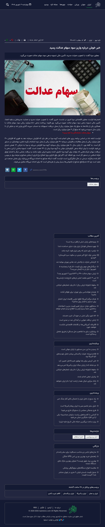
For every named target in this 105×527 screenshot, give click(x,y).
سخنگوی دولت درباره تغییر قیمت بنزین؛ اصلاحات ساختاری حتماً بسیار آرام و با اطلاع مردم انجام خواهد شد (76, 309)
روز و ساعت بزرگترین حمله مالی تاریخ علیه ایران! (77, 421)
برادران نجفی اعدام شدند (86, 376)
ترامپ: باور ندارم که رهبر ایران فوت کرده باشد (79, 250)
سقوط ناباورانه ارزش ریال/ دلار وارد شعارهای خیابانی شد (76, 286)
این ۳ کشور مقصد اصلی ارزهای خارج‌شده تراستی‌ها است (76, 279)
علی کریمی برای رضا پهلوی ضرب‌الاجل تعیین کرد (77, 360)
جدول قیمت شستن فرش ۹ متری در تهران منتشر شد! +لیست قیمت (77, 474)
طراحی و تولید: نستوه (51, 520)
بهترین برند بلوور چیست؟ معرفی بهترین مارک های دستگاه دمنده (77, 462)
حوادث (69, 4)
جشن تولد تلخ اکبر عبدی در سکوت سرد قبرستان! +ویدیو (77, 256)
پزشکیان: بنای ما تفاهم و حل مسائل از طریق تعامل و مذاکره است (76, 333)
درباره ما (58, 507)
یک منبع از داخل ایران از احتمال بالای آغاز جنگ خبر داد (76, 400)
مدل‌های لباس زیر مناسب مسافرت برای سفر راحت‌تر (76, 452)
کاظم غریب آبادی (54, 493)
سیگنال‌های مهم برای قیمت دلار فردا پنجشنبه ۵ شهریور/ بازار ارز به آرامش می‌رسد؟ (77, 268)
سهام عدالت (93, 184)
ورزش (77, 4)
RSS (35, 507)
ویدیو (46, 4)
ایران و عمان (93, 493)
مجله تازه (54, 4)
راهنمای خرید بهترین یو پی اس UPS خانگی (79, 456)
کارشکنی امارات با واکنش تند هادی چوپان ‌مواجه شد (76, 262)
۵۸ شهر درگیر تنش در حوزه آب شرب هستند (79, 315)
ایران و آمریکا (81, 493)
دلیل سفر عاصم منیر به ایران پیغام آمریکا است (78, 406)
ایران (89, 4)
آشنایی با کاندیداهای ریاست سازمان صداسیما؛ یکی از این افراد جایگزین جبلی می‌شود (76, 416)
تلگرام (42, 507)
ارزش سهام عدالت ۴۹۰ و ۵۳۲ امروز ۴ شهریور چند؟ (76, 273)
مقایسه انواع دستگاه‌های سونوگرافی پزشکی (79, 468)
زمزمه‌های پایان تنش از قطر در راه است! (81, 241)
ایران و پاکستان (68, 493)
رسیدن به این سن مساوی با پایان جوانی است (78, 349)
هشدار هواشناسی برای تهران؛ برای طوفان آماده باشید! (78, 293)
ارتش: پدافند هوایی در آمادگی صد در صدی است (77, 320)
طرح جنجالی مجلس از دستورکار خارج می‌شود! (78, 410)
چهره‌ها (62, 4)
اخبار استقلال (78, 437)
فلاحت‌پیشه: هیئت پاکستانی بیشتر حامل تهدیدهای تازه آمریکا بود (76, 355)
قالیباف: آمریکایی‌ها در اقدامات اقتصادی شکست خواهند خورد (77, 326)
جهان (83, 4)
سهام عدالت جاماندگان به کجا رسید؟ (76, 132)
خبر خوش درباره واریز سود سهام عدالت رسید (75, 48)
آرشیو (49, 507)
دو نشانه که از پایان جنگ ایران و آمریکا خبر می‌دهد (76, 365)
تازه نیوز (97, 4)
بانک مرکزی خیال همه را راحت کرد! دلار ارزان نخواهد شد (76, 382)
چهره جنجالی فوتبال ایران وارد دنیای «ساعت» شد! (77, 246)
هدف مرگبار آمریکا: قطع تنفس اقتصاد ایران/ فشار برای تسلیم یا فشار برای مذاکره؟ (77, 300)
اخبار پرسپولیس (92, 437)
